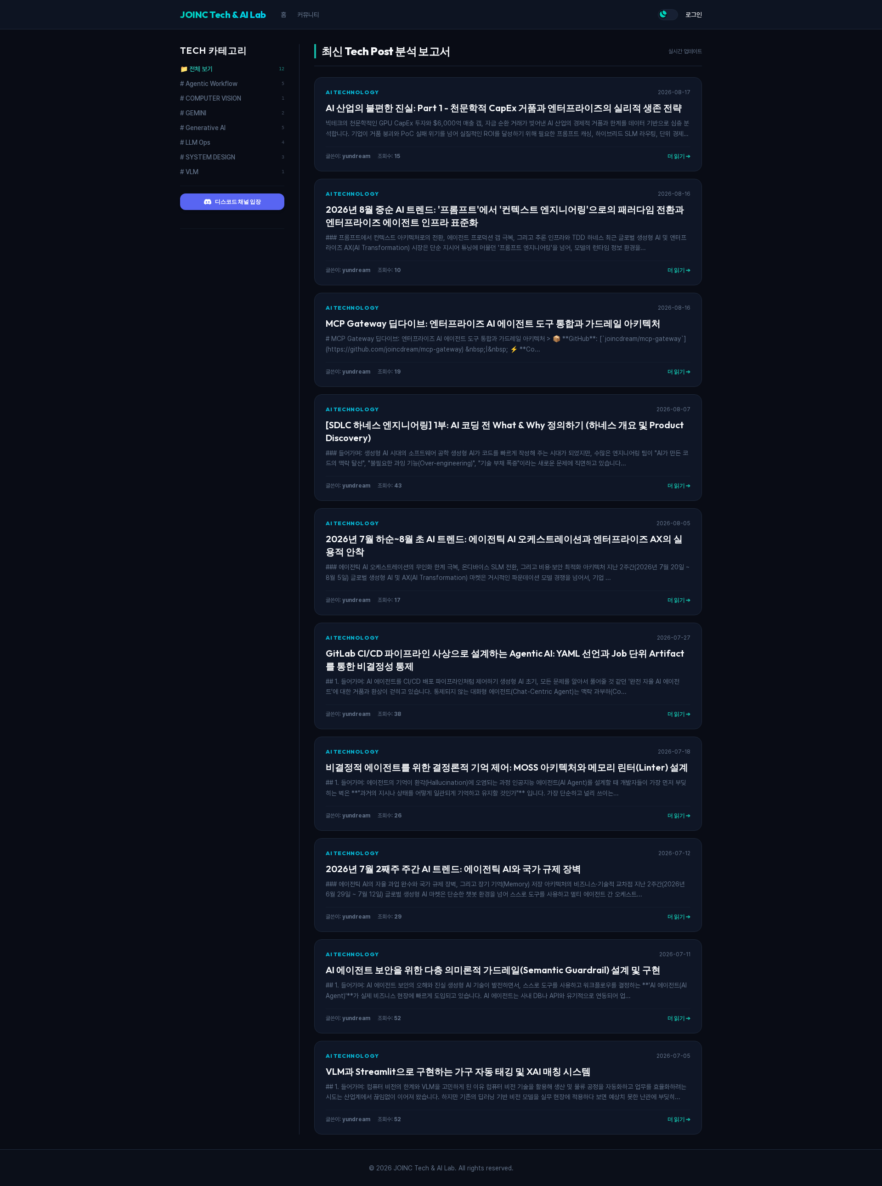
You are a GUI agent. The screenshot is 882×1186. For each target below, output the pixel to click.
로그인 (693, 14)
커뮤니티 (308, 14)
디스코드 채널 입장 (238, 201)
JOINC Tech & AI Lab (223, 14)
